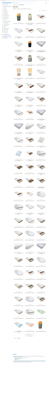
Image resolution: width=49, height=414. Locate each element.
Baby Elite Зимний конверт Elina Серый (30, 78)
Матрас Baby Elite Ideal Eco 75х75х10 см (30, 305)
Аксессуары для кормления (7, 21)
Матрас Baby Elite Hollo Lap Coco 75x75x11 (19, 214)
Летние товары (6, 32)
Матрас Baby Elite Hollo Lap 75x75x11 (40, 200)
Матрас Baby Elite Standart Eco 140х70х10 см (41, 214)
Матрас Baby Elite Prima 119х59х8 (29, 200)
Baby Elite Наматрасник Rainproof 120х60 (30, 133)
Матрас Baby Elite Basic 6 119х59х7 (29, 187)
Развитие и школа (6, 29)
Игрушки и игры (6, 14)
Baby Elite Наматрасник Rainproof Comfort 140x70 (41, 119)
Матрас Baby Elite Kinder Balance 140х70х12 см (30, 92)
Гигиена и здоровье (6, 18)
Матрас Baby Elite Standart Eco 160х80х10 (19, 37)
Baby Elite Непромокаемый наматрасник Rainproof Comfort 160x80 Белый (41, 51)
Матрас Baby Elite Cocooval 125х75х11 (18, 119)
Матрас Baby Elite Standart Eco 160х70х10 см (19, 51)
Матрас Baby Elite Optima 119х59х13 (18, 187)
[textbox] (23, 3)
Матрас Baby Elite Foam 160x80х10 (41, 78)
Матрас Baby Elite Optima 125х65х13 (29, 146)
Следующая (18, 338)
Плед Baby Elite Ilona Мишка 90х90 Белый (41, 146)
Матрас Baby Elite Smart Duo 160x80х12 (30, 331)
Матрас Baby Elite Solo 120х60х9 (30, 119)
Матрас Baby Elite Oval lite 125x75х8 (29, 227)
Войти (46, 3)
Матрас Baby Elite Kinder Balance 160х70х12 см (19, 92)
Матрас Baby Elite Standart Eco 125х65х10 (30, 106)
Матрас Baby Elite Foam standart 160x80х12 (41, 174)
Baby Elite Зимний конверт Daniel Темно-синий (30, 51)
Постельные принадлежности (7, 6)
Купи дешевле (5, 37)
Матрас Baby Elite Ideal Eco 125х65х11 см (41, 266)
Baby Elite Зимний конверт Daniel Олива (19, 23)
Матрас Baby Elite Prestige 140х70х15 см (19, 318)
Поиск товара (13, 3)
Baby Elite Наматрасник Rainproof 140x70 (30, 253)
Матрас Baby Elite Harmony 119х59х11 (18, 305)
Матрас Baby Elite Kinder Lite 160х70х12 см (41, 279)
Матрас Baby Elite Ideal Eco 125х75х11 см (19, 279)
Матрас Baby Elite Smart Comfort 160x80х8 (19, 331)
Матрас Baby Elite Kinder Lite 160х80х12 (41, 23)
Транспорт (5, 10)
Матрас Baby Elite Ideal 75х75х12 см (29, 318)
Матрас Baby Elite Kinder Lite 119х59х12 (18, 200)
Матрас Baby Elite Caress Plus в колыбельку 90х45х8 (41, 187)
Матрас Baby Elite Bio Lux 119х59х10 (40, 227)
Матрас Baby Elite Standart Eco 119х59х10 (30, 214)
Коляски (5, 7)
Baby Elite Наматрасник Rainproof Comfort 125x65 (41, 253)
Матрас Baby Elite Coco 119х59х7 (18, 173)
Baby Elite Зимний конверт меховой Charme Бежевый (29, 24)
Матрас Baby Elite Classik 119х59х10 (18, 266)
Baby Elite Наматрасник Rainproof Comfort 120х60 (18, 133)
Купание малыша (6, 22)
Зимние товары (6, 17)
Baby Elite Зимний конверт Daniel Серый (41, 331)
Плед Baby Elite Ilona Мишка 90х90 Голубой (18, 160)
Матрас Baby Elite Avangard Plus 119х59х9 (30, 160)
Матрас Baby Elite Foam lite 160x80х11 (29, 173)
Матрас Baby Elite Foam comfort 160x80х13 (19, 106)
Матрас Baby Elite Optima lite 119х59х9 (41, 105)
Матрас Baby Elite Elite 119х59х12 (30, 266)
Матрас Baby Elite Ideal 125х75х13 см (18, 146)
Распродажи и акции (6, 34)
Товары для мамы (6, 25)
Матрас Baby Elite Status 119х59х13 (41, 305)
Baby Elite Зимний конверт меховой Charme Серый (29, 65)
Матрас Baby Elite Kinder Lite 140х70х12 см (30, 279)
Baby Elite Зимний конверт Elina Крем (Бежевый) (18, 78)
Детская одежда (6, 11)
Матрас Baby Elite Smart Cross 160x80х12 (41, 318)
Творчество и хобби (6, 28)
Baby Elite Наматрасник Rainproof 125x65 (18, 253)
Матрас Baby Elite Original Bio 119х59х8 (19, 227)
